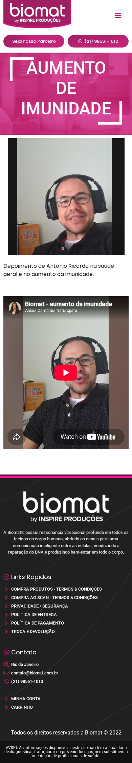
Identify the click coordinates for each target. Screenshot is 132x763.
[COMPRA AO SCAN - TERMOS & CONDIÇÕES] (66, 597)
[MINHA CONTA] (66, 698)
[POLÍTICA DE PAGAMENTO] (66, 623)
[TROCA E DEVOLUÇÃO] (66, 631)
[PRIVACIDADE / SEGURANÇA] (66, 606)
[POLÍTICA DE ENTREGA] (66, 614)
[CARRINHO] (66, 707)
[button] (118, 15)
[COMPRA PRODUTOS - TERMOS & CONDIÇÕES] (66, 589)
